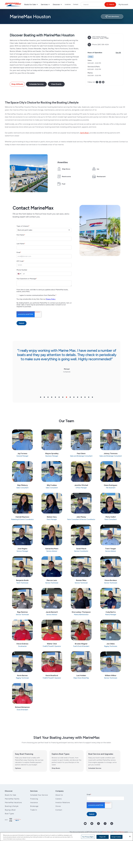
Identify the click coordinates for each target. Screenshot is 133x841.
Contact (75, 4)
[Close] (130, 836)
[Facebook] (97, 82)
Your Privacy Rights (88, 836)
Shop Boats (56, 768)
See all (118, 52)
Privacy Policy (106, 832)
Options (18, 768)
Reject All (102, 836)
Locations (68, 4)
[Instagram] (100, 82)
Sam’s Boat (84, 133)
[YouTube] (103, 82)
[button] (40, 397)
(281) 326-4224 (103, 44)
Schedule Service (94, 768)
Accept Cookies (116, 836)
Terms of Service (119, 832)
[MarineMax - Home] (13, 4)
